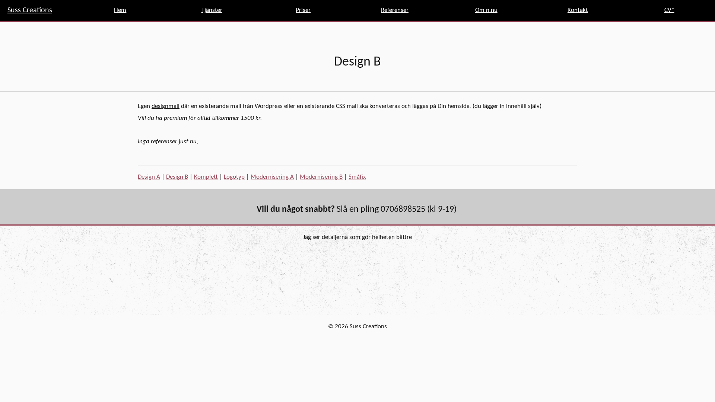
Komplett (206, 177)
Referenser (395, 10)
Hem (120, 10)
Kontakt (578, 10)
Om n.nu (486, 10)
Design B (177, 177)
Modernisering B (321, 177)
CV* (669, 10)
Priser (303, 10)
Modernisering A (272, 177)
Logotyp (234, 177)
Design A (149, 177)
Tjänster (211, 10)
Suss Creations (29, 10)
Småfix (357, 177)
